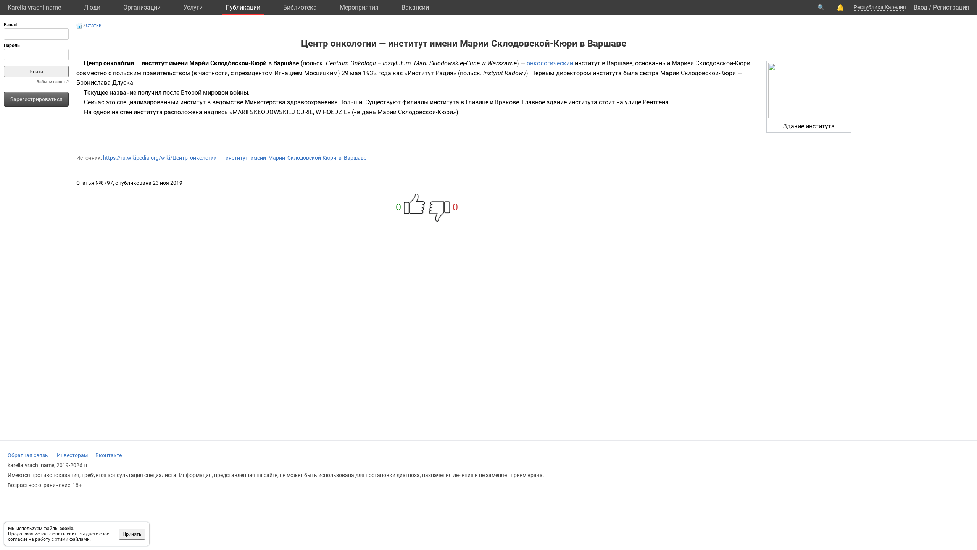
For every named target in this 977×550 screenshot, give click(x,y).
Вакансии (415, 7)
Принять (132, 534)
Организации (142, 7)
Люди (92, 7)
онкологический (550, 63)
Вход (920, 7)
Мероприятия (359, 7)
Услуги (193, 7)
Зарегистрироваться (36, 99)
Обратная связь (28, 455)
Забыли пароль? (53, 81)
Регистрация (951, 7)
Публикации (243, 7)
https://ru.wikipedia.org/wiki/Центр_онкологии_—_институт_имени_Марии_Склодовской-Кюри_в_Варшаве (234, 158)
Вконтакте (108, 455)
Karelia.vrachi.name (34, 7)
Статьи (94, 25)
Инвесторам (72, 455)
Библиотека (300, 7)
